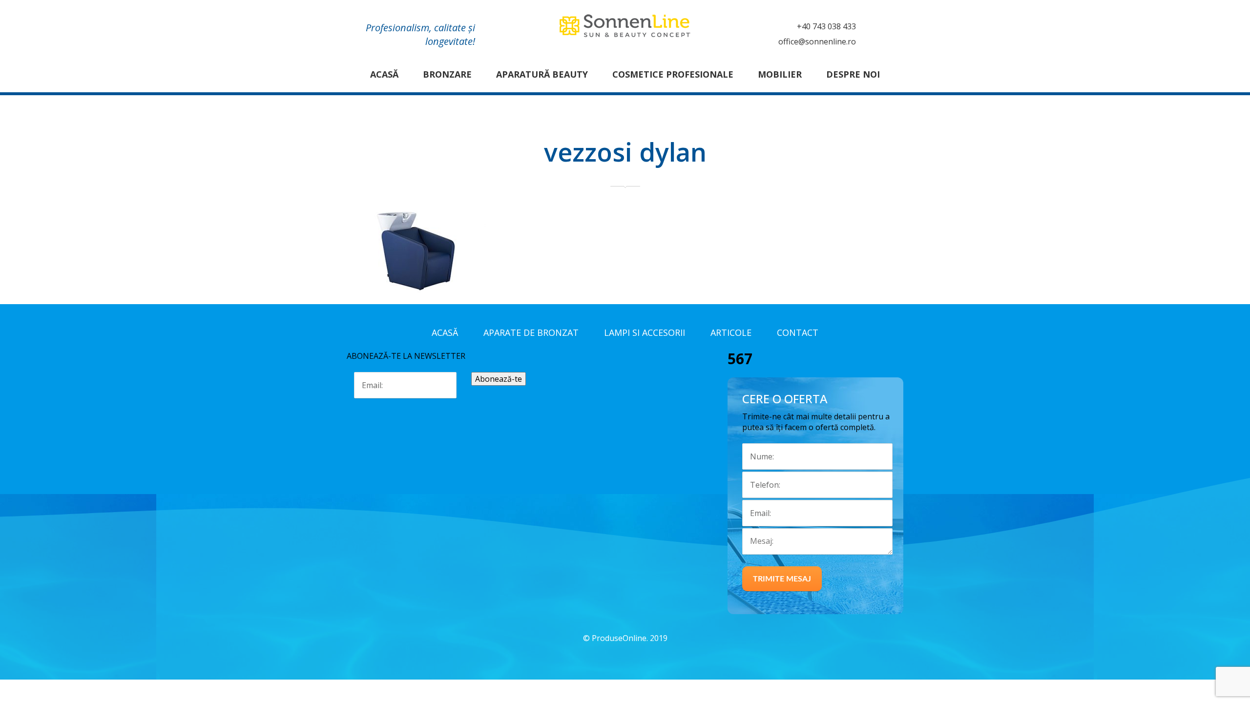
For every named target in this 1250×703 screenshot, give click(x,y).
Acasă (384, 74)
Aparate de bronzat (531, 332)
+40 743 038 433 (826, 26)
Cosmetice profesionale (672, 74)
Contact (797, 332)
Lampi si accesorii (644, 332)
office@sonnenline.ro (817, 41)
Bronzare (447, 74)
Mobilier (780, 74)
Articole (730, 332)
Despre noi (853, 74)
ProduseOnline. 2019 (629, 638)
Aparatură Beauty (542, 74)
